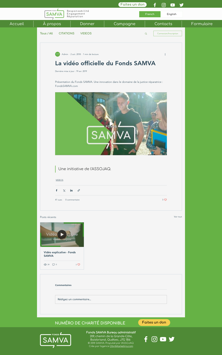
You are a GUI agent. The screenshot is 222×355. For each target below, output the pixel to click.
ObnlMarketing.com (121, 346)
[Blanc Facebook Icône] (155, 5)
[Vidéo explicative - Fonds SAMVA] (62, 234)
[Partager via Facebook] (56, 190)
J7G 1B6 (126, 339)
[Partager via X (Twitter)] (64, 190)
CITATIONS (66, 33)
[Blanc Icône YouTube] (172, 5)
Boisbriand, (98, 339)
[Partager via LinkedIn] (71, 190)
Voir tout (178, 216)
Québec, (113, 339)
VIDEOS (86, 33)
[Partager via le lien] (78, 190)
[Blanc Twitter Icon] (181, 5)
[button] (146, 33)
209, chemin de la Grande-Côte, (111, 336)
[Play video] (111, 123)
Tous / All (46, 33)
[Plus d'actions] (165, 54)
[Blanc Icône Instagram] (163, 5)
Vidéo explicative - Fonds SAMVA (60, 254)
